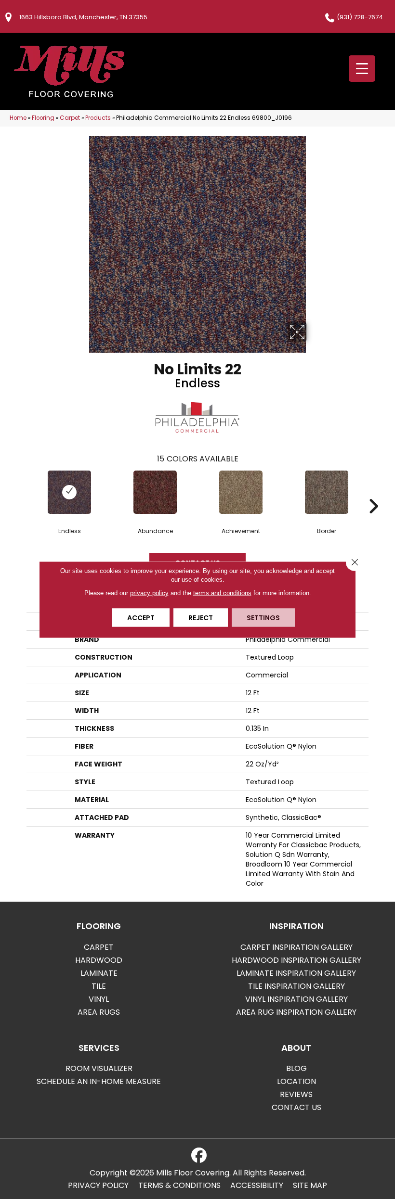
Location (296, 1081)
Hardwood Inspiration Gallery (296, 960)
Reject (200, 618)
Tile (99, 986)
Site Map (310, 1185)
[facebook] (199, 1156)
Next (373, 492)
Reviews (296, 1094)
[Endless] (69, 492)
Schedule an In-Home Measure (99, 1081)
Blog (296, 1068)
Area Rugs (99, 1012)
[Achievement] (241, 492)
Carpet (70, 118)
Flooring (43, 118)
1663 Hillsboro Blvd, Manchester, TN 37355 (83, 17)
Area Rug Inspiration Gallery (296, 1012)
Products (98, 118)
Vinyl (99, 999)
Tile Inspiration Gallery (296, 986)
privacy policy (149, 593)
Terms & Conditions (179, 1185)
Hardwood (98, 960)
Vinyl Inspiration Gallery (296, 999)
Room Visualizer (99, 1068)
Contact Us (296, 1107)
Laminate (99, 973)
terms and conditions (222, 593)
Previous (21, 492)
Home (18, 118)
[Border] (326, 492)
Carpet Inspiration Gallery (296, 947)
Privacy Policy (98, 1185)
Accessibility (256, 1185)
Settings (263, 618)
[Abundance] (155, 492)
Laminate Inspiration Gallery (296, 973)
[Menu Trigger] (362, 68)
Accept (141, 618)
